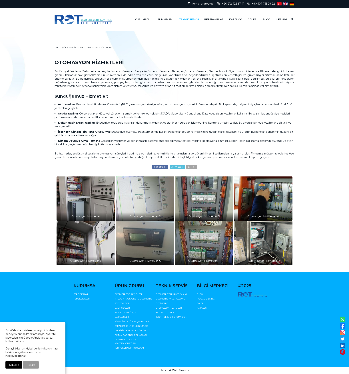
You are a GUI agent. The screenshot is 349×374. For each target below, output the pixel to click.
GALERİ (200, 303)
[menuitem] (139, 19)
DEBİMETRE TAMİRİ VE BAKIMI (171, 294)
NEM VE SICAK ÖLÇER (126, 312)
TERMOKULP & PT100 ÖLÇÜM (129, 348)
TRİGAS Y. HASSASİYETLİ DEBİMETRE (133, 298)
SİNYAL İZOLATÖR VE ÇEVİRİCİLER (132, 321)
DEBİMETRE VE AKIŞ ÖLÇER (129, 294)
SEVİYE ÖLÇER (122, 303)
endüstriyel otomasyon (92, 157)
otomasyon (107, 153)
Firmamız (257, 153)
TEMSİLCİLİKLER (82, 298)
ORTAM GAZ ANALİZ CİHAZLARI (131, 335)
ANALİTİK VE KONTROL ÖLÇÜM (130, 330)
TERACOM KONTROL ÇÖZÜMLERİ (131, 326)
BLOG (200, 294)
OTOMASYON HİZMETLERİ (169, 308)
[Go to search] (290, 19)
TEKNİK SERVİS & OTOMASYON (171, 317)
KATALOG (202, 308)
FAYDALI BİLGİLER (165, 312)
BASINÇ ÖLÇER (122, 308)
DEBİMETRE (162, 303)
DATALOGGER (122, 317)
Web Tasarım (180, 370)
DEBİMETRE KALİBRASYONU (170, 298)
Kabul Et (14, 364)
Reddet (31, 364)
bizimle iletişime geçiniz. (254, 157)
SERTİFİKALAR (81, 294)
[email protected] (203, 3)
